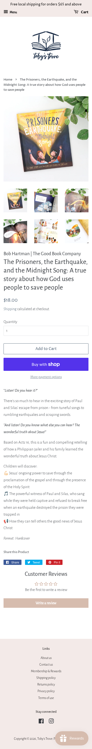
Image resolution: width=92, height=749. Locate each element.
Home (8, 80)
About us (46, 658)
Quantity (10, 322)
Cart (84, 12)
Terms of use (46, 698)
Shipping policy (46, 678)
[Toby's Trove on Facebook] (41, 722)
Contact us (46, 664)
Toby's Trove (44, 738)
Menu (13, 12)
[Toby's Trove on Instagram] (51, 722)
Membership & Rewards (46, 671)
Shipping (10, 309)
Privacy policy (46, 691)
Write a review (46, 603)
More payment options (46, 377)
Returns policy (46, 684)
